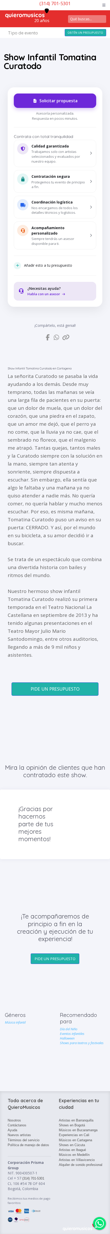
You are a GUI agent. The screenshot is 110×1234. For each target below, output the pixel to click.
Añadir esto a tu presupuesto (48, 265)
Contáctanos (17, 1125)
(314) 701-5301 (55, 3)
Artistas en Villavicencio (77, 1160)
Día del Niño (68, 1029)
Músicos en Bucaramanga (78, 1130)
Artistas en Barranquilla (76, 1120)
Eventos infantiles (72, 1033)
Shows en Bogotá (72, 1125)
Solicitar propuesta (58, 101)
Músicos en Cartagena (75, 1140)
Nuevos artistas (19, 1135)
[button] (55, 153)
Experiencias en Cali (74, 1135)
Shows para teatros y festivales (82, 1043)
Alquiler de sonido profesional (80, 1165)
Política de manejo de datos (28, 1145)
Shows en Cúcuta (72, 1145)
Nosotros (14, 1120)
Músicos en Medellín (74, 1155)
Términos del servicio (23, 1140)
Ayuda (12, 1130)
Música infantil (15, 1022)
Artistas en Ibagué (72, 1150)
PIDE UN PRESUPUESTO (55, 689)
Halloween (67, 1038)
